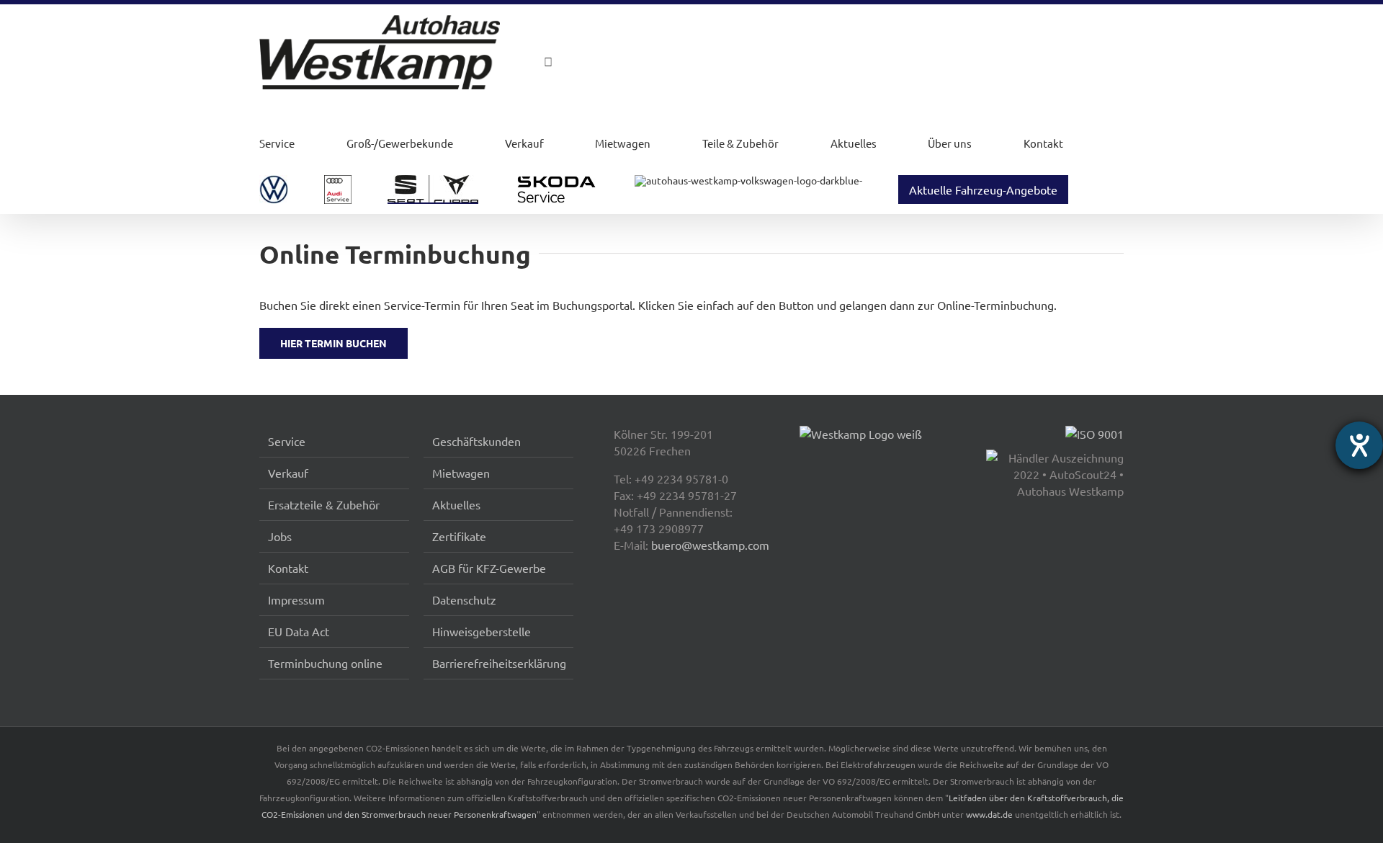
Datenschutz (464, 599)
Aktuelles (854, 143)
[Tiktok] (470, 63)
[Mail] (528, 63)
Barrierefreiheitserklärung (499, 663)
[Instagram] (451, 63)
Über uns (950, 143)
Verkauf (524, 143)
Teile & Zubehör (740, 143)
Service (277, 143)
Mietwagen (622, 143)
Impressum (296, 599)
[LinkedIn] (509, 63)
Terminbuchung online (325, 663)
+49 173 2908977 (659, 528)
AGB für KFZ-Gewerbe (489, 568)
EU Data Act (298, 631)
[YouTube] (489, 63)
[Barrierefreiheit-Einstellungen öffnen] (1359, 445)
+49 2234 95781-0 (681, 478)
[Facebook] (431, 63)
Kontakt (1043, 143)
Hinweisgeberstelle (481, 631)
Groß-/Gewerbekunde (399, 143)
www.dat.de (989, 814)
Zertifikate (459, 536)
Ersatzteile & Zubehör (324, 504)
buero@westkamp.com (710, 545)
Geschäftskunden (476, 441)
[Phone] (548, 61)
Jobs (280, 536)
